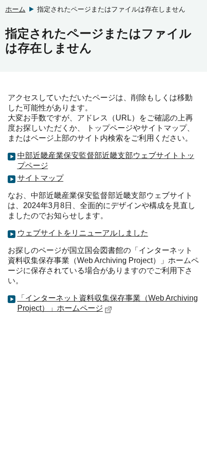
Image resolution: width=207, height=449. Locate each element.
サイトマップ (40, 178)
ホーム (15, 9)
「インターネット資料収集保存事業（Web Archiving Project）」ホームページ (107, 303)
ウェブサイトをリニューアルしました (82, 233)
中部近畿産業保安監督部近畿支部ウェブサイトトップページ (105, 160)
